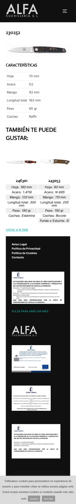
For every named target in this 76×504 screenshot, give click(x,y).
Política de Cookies (24, 253)
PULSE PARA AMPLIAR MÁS (30, 311)
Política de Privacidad (26, 248)
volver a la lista (17, 229)
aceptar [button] (34, 498)
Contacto (18, 257)
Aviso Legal (19, 244)
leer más (48, 498)
